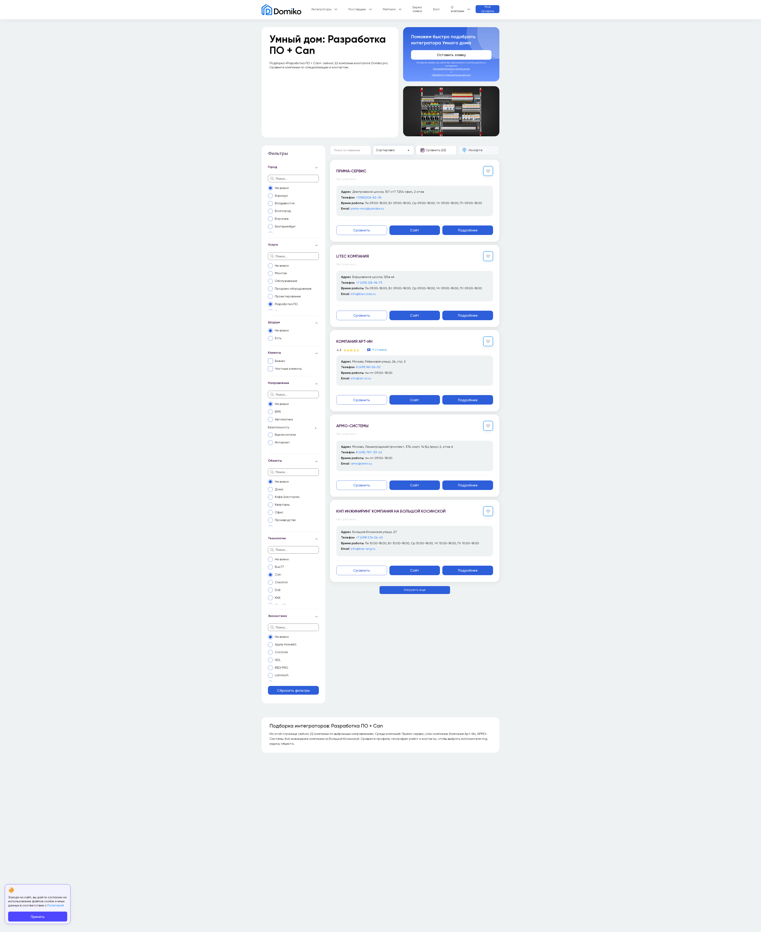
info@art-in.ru (361, 378)
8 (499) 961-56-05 (368, 367)
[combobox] (393, 150)
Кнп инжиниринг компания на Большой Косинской (391, 511)
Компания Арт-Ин (354, 341)
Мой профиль (487, 9)
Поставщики (357, 9)
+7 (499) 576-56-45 (369, 537)
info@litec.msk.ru (363, 294)
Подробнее (468, 230)
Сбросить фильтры (293, 690)
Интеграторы (321, 9)
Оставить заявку (451, 55)
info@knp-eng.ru (363, 549)
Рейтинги (389, 9)
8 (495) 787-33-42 (369, 452)
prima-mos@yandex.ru (367, 208)
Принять (38, 917)
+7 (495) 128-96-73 (369, 283)
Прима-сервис (351, 171)
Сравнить (361, 230)
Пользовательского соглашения (451, 68)
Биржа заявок (417, 9)
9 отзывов (379, 349)
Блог (436, 9)
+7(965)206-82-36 (368, 197)
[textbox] (390, 150)
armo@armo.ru (361, 463)
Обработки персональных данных (451, 75)
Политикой (55, 905)
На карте (476, 150)
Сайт (414, 230)
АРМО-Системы (352, 425)
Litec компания (352, 256)
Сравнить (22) (436, 150)
